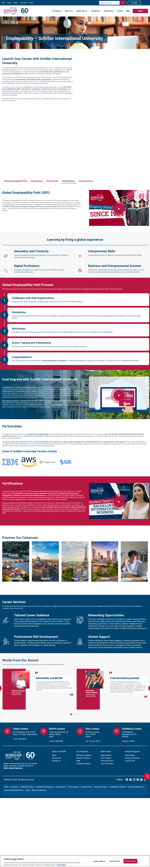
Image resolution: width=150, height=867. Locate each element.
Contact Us (56, 761)
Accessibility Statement (13, 790)
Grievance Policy (100, 787)
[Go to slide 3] (76, 714)
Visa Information (107, 764)
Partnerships (52, 181)
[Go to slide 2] (74, 714)
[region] (75, 861)
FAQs (6, 787)
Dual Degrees (37, 181)
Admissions (108, 11)
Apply (140, 11)
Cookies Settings (99, 861)
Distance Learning (83, 764)
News (54, 755)
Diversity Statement (135, 787)
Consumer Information (44, 787)
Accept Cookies (130, 861)
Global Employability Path (15, 181)
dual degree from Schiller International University (21, 387)
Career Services (85, 181)
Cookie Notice (61, 865)
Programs (57, 11)
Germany (23, 3)
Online (31, 3)
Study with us (81, 11)
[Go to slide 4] (79, 714)
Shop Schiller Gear (39, 790)
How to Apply (106, 758)
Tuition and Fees (107, 761)
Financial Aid (130, 761)
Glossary (14, 787)
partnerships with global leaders (38, 434)
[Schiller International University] (16, 11)
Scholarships (130, 755)
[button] (119, 209)
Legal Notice (61, 787)
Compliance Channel (118, 787)
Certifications (68, 181)
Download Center (27, 787)
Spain (9, 3)
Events (120, 11)
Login (135, 3)
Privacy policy (73, 787)
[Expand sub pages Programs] (148, 10)
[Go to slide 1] (71, 714)
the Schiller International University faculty (73, 332)
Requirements (106, 755)
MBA (78, 761)
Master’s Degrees (83, 758)
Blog (128, 11)
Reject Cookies (114, 861)
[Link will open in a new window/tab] (127, 779)
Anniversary (56, 758)
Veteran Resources (132, 758)
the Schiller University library (93, 316)
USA (3, 3)
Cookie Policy (86, 787)
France (15, 3)
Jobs (27, 790)
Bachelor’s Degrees (84, 755)
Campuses (95, 11)
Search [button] (123, 3)
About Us (68, 11)
